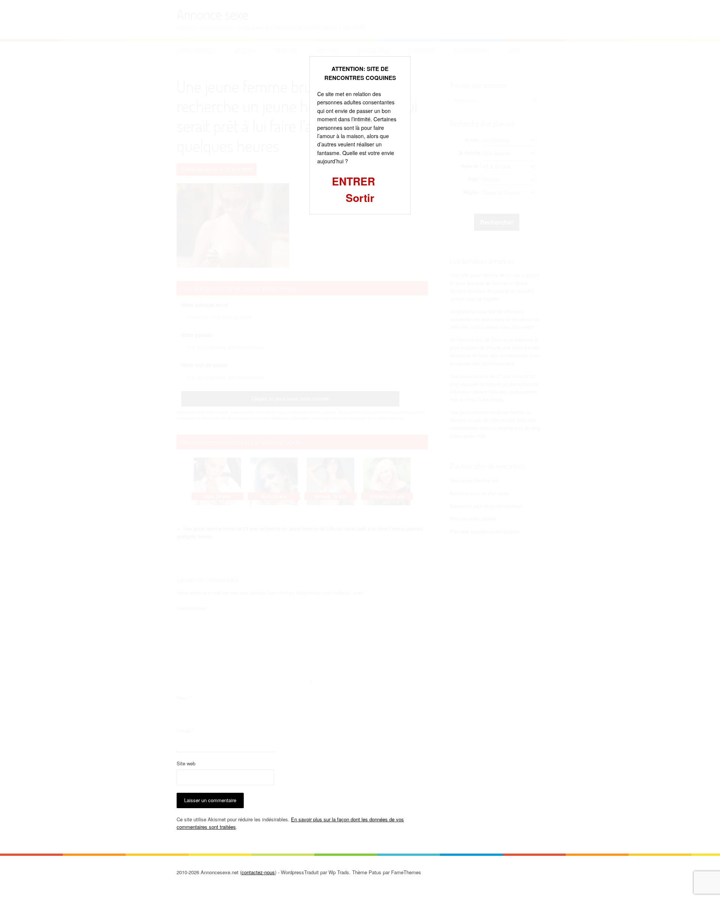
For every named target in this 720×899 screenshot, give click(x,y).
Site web (186, 763)
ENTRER (353, 181)
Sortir (360, 197)
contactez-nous (258, 872)
